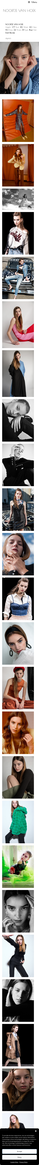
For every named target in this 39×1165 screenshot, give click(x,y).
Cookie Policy (14, 1162)
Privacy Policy (23, 1162)
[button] (36, 1131)
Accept (19, 1151)
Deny (19, 1157)
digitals (8, 38)
